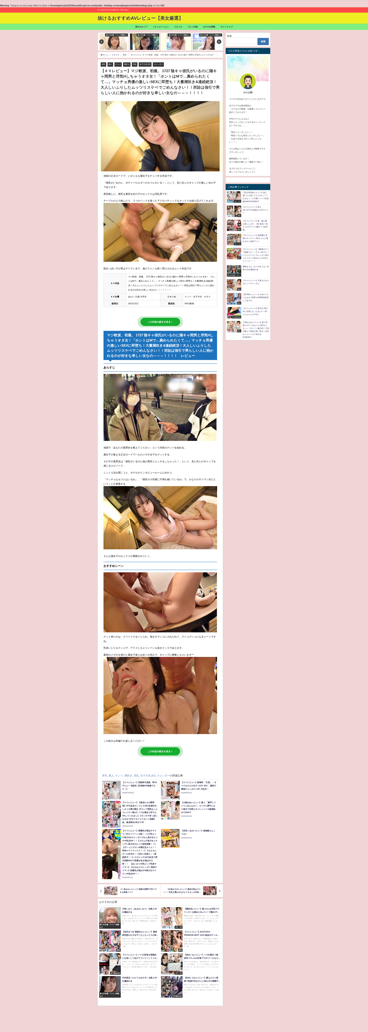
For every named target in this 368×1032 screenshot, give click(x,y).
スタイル (178, 27)
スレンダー (158, 64)
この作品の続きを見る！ (160, 322)
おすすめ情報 (209, 27)
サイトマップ (227, 27)
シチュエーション (161, 27)
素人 (110, 64)
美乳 (103, 64)
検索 (229, 36)
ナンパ (118, 64)
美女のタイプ (141, 27)
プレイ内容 (193, 27)
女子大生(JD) (145, 64)
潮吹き (127, 64)
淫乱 (135, 64)
